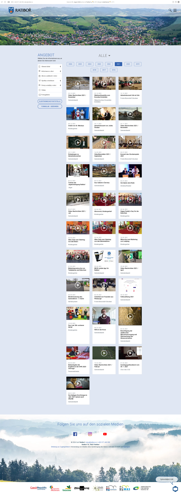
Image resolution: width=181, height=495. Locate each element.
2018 (94, 70)
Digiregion (126, 447)
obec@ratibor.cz (91, 442)
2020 (128, 64)
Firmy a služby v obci (48, 85)
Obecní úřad (45, 66)
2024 (89, 64)
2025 (80, 64)
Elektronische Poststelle (49, 101)
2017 (104, 70)
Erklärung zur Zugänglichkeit (60, 447)
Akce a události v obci (49, 76)
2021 (118, 64)
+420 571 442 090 (104, 442)
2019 (137, 64)
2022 (109, 64)
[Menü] (174, 10)
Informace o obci (47, 71)
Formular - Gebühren (49, 106)
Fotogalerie (45, 95)
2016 (113, 70)
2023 (99, 64)
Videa (43, 90)
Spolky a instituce (47, 81)
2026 (70, 64)
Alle (103, 55)
